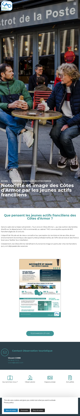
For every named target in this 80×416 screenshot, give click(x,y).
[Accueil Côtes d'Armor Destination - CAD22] (6, 6)
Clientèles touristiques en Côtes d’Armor (31, 181)
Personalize (24, 410)
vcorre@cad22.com (15, 363)
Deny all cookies (38, 410)
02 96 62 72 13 (13, 360)
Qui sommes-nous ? (10, 382)
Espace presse (50, 382)
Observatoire (30, 382)
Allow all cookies (11, 410)
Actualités (70, 382)
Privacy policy (9, 402)
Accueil (4, 181)
